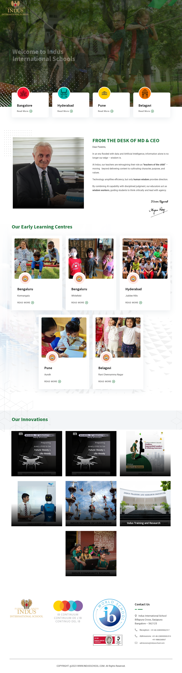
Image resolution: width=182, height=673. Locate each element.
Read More (22, 111)
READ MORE (23, 302)
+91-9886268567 (159, 640)
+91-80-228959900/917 (159, 630)
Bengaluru (25, 289)
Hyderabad (65, 105)
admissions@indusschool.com (152, 643)
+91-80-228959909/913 (161, 636)
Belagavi (144, 105)
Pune (102, 105)
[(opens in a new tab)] (91, 453)
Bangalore (24, 105)
